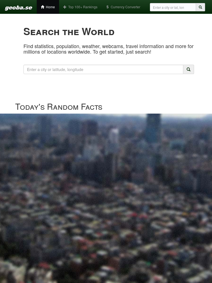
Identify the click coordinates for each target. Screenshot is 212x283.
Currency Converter (124, 6)
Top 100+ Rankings (82, 6)
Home (49, 6)
